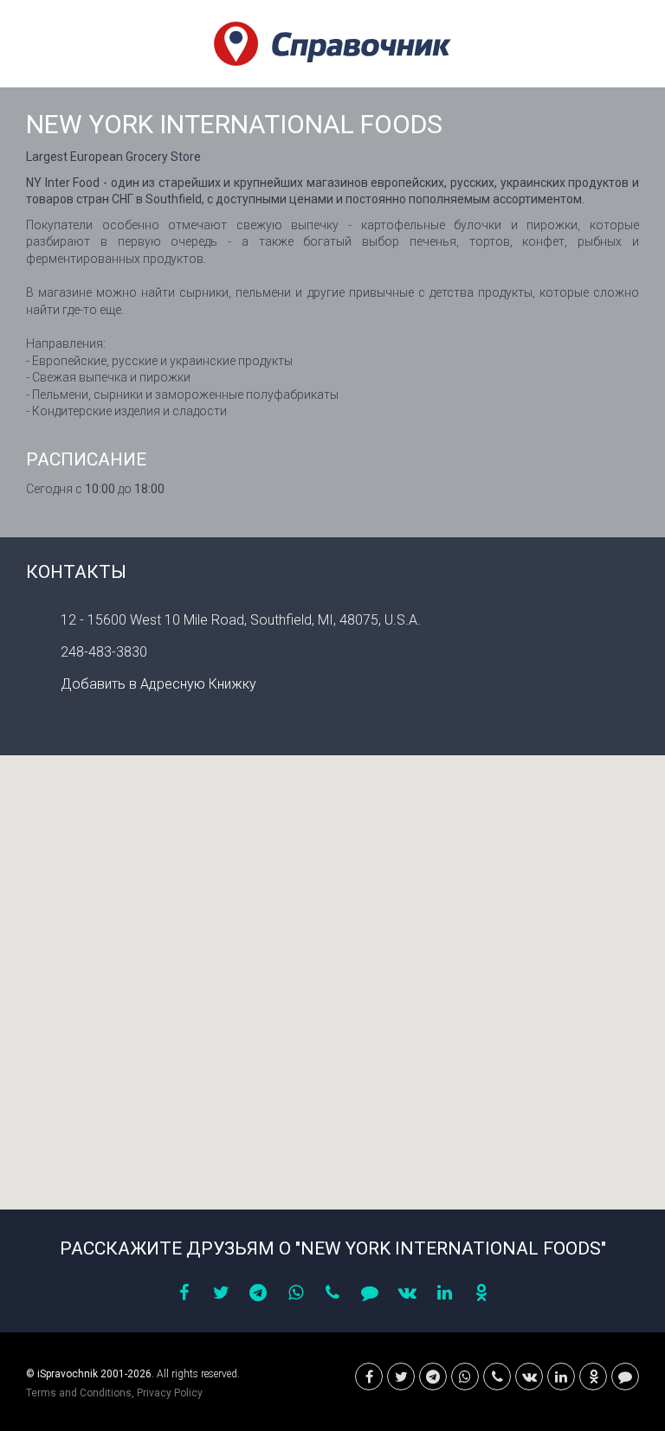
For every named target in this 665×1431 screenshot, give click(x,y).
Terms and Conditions (79, 1393)
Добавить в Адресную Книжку (158, 684)
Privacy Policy (170, 1393)
